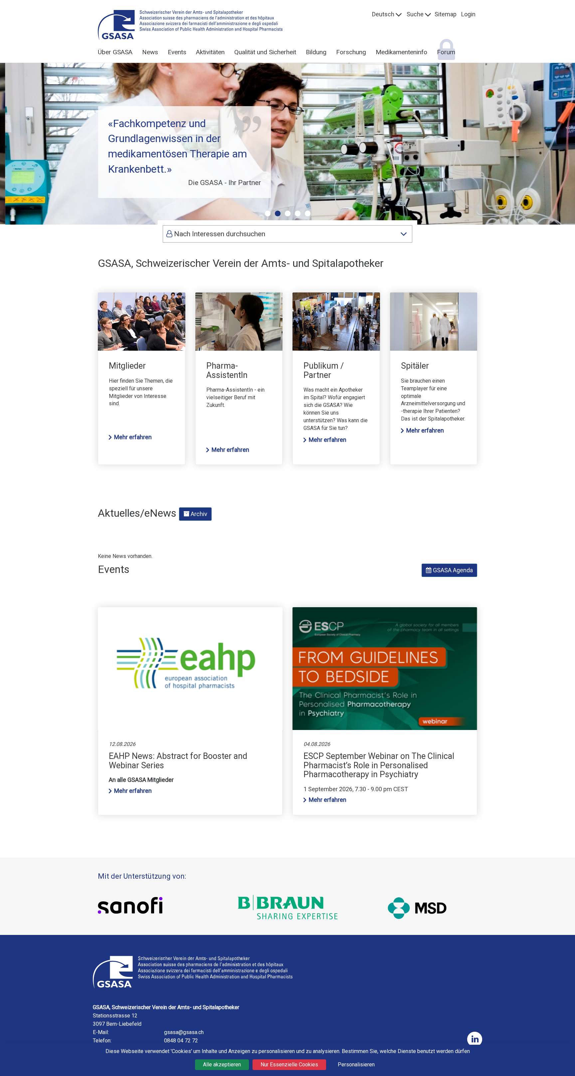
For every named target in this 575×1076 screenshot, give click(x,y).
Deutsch (383, 14)
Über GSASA (115, 52)
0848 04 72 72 (181, 1040)
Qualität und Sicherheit (265, 52)
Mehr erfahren (133, 437)
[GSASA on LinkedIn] (474, 1039)
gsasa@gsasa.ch (184, 1032)
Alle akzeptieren (222, 1064)
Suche (415, 14)
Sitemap (446, 14)
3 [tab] (287, 213)
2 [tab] (277, 213)
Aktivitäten (210, 52)
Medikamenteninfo (401, 52)
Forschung (351, 52)
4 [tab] (297, 213)
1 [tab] (267, 213)
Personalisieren (356, 1064)
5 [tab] (307, 213)
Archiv (198, 513)
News (150, 52)
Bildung (316, 52)
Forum (446, 52)
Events (177, 52)
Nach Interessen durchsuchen (218, 234)
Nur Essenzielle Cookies (289, 1064)
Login (468, 14)
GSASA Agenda (452, 570)
